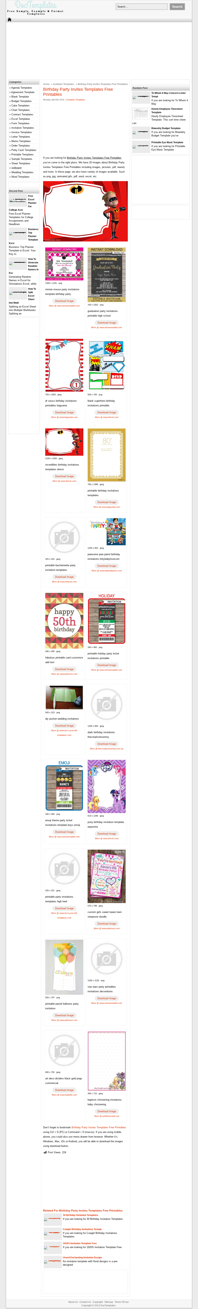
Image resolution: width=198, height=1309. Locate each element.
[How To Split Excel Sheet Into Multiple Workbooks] (18, 291)
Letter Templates (20, 136)
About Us (73, 1302)
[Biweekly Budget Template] (141, 131)
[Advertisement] (99, 50)
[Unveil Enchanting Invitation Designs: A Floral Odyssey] (52, 1260)
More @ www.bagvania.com (64, 417)
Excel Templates (20, 118)
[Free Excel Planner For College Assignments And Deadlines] (18, 201)
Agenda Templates (21, 87)
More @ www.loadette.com (64, 1095)
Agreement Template (22, 92)
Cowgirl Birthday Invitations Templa (82, 1229)
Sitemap (108, 1302)
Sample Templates (21, 159)
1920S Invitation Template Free (80, 1243)
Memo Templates (21, 141)
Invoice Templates (21, 132)
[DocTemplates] (35, 15)
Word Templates (20, 176)
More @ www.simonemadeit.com (64, 306)
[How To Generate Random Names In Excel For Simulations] (18, 261)
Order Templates (20, 145)
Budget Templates (21, 101)
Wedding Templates (22, 172)
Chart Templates (20, 110)
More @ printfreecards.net (106, 1116)
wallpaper (16, 167)
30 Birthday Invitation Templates (80, 1215)
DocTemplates (108, 1305)
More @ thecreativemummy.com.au (106, 748)
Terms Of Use (122, 1302)
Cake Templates (20, 105)
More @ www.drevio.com (107, 417)
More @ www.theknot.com (64, 581)
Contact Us (85, 1302)
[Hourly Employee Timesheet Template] (141, 118)
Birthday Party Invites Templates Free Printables (99, 1127)
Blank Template (20, 96)
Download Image (64, 301)
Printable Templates (22, 154)
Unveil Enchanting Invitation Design (82, 1257)
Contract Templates (22, 114)
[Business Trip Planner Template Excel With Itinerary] (18, 232)
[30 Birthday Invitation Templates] (52, 1218)
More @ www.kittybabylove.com (107, 570)
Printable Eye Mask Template (167, 142)
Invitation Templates (63, 84)
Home (46, 84)
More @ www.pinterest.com (64, 674)
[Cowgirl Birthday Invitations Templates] (52, 1232)
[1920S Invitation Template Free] (52, 1246)
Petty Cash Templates (23, 150)
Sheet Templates (20, 163)
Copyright (98, 1302)
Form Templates (20, 123)
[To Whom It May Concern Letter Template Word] (141, 95)
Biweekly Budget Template (166, 128)
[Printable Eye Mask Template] (141, 145)
